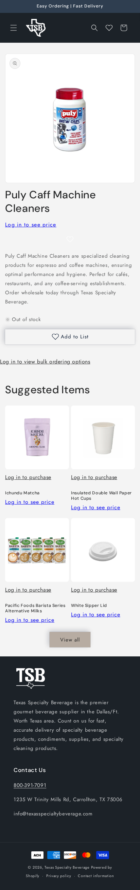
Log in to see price (30, 225)
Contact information (96, 875)
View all (70, 640)
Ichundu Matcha (22, 493)
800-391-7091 (30, 785)
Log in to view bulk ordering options (45, 361)
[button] (13, 27)
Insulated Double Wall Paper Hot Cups (101, 495)
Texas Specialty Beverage (67, 867)
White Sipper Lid (89, 605)
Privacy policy (58, 875)
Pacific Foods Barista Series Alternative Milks (35, 608)
